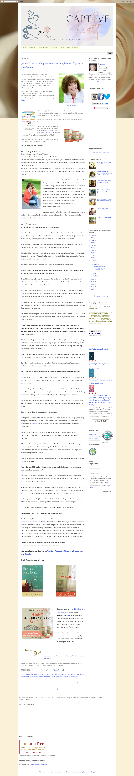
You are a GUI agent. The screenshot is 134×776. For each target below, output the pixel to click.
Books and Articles (72, 48)
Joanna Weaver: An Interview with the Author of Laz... (99, 268)
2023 (92, 243)
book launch (58, 674)
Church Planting (43, 48)
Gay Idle (102, 64)
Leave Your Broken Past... (104, 217)
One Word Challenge (58, 48)
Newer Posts (26, 683)
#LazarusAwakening (31, 674)
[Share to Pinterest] (29, 670)
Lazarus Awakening (56, 676)
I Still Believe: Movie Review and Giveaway (103, 209)
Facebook (59, 551)
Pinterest (68, 551)
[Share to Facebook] (28, 670)
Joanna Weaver (71, 105)
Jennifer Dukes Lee (96, 406)
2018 (92, 255)
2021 (92, 247)
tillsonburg (80, 772)
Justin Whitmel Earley (97, 383)
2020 (92, 250)
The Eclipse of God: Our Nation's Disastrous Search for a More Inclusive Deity (100, 364)
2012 (92, 284)
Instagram (77, 551)
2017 (92, 258)
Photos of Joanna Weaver (70, 676)
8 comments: (36, 670)
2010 (92, 289)
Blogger (92, 772)
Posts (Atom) (57, 689)
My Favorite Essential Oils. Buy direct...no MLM (94, 436)
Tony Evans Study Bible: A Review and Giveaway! (104, 181)
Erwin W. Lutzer (95, 368)
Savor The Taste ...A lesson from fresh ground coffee (105, 199)
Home (24, 48)
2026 (92, 235)
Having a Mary (66, 674)
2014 (92, 279)
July (94, 262)
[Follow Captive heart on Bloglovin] (100, 104)
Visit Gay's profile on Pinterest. (101, 152)
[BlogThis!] (24, 670)
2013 (92, 281)
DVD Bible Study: (49, 133)
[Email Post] (62, 670)
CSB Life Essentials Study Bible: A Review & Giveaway (104, 191)
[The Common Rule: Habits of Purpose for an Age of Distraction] (91, 376)
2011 (92, 286)
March (94, 276)
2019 (92, 252)
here (68, 615)
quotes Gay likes (95, 473)
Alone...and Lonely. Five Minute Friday (104, 163)
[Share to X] (26, 670)
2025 (92, 238)
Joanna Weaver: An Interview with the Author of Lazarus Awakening (104, 173)
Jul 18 (96, 264)
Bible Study (50, 674)
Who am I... (32, 48)
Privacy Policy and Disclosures (38, 764)
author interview (42, 674)
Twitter (50, 551)
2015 (92, 260)
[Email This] (22, 670)
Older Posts (80, 683)
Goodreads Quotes (107, 491)
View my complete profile (96, 82)
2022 (92, 245)
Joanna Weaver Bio (44, 676)
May (94, 273)
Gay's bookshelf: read (98, 349)
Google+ (28, 554)
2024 (92, 240)
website (34, 423)
